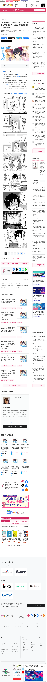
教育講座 (37, 1)
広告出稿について (37, 5)
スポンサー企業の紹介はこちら (36, 605)
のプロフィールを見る (15, 426)
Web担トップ (3, 15)
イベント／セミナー (33, 647)
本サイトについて (7, 623)
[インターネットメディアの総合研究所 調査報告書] (17, 669)
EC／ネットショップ (15, 653)
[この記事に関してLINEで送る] (26, 269)
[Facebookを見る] (32, 615)
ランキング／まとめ (25, 650)
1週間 (39, 83)
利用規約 (37, 623)
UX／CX (2, 651)
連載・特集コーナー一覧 (10, 15)
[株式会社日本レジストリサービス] (7, 586)
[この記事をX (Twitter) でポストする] (17, 269)
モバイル (2, 655)
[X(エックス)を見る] (35, 615)
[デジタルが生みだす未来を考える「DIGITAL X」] (17, 676)
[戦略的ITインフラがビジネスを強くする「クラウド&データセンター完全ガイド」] (17, 666)
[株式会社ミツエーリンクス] (7, 572)
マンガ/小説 (33, 644)
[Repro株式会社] (21, 572)
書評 (31, 642)
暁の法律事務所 (7, 420)
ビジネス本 (15, 521)
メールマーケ (14, 655)
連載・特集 (26, 5)
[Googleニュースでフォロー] (41, 615)
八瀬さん (18, 76)
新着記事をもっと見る (40, 73)
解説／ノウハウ (25, 639)
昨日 (34, 83)
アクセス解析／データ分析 (25, 12)
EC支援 (39, 1)
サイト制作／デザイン (35, 12)
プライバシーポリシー (7, 626)
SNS (17, 12)
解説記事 (41, 638)
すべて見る (40, 385)
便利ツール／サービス (25, 647)
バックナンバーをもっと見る (16, 385)
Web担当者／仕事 (4, 649)
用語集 (41, 645)
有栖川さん (7, 84)
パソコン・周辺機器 (15, 523)
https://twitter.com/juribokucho (16, 422)
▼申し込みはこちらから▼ (30, 670)
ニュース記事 (42, 641)
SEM (2, 657)
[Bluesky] (38, 615)
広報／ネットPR (4, 653)
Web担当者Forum (5, 5)
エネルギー (31, 1)
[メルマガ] (22, 481)
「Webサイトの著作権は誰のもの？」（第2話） (18, 93)
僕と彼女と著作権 (18, 15)
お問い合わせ (27, 623)
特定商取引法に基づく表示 (19, 626)
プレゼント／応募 (42, 643)
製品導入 (24, 1)
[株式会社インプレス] (5, 672)
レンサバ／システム (15, 651)
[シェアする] (14, 269)
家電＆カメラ (24, 521)
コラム (24, 644)
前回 (4, 71)
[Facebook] (26, 481)
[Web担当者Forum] (7, 616)
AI (14, 12)
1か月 (43, 83)
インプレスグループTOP (40, 626)
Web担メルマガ (22, 5)
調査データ (24, 642)
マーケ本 (5, 521)
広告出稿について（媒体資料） (18, 624)
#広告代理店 (17, 258)
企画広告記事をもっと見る (40, 265)
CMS (42, 12)
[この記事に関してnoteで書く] (23, 269)
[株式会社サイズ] (35, 586)
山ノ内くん (19, 74)
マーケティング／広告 (8, 12)
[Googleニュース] (22, 489)
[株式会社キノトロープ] (21, 586)
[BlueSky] (26, 485)
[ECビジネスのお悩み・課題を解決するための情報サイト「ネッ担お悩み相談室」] (17, 679)
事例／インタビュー (33, 639)
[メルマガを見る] (28, 615)
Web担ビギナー (16, 5)
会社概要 (26, 626)
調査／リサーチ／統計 (15, 647)
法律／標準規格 (14, 649)
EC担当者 (16, 1)
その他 (13, 657)
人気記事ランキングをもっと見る (39, 150)
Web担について (32, 5)
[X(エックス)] (22, 485)
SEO (1, 12)
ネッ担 (13, 487)
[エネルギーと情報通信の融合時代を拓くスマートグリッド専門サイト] (17, 672)
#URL (13, 258)
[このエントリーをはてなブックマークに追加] (20, 269)
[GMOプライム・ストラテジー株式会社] (7, 595)
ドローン (34, 1)
